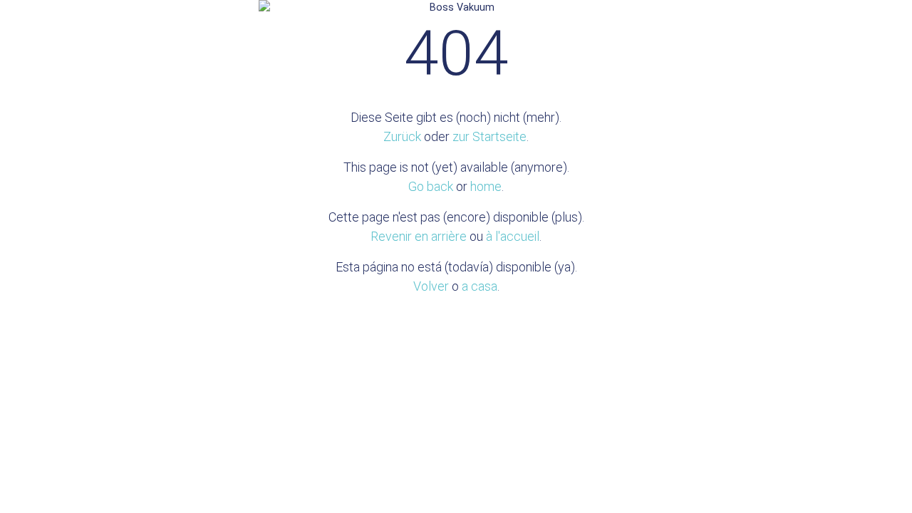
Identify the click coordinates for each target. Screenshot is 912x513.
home (486, 186)
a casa (479, 286)
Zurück (402, 136)
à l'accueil (512, 236)
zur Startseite (489, 136)
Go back (430, 186)
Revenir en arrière (418, 236)
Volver (431, 286)
